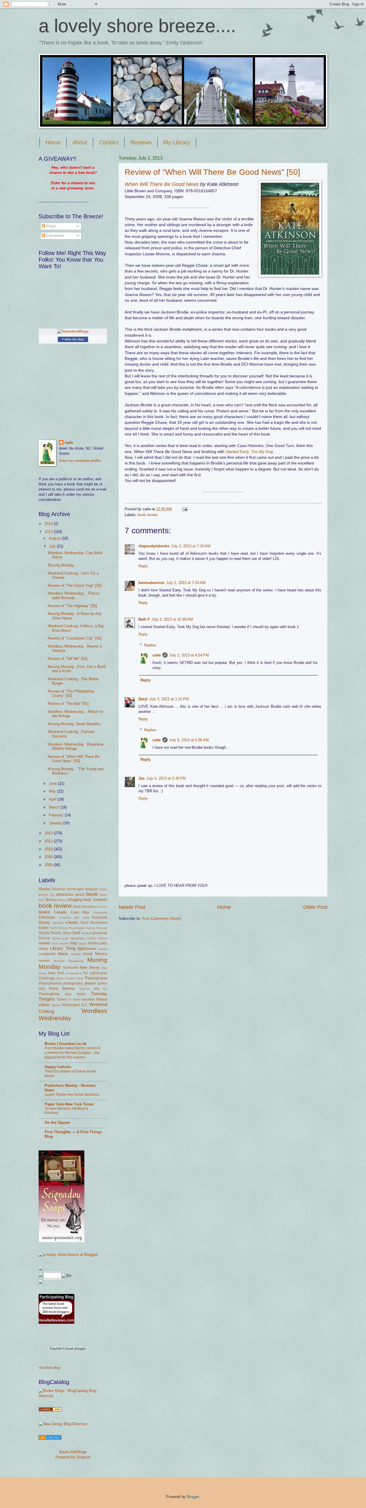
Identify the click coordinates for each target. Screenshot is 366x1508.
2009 (49, 857)
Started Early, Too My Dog (249, 452)
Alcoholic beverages (68, 889)
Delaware (99, 917)
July (53, 546)
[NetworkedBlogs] (73, 331)
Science (84, 988)
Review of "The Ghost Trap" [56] (75, 585)
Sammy (68, 988)
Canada (60, 912)
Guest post (60, 938)
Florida (44, 933)
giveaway (99, 933)
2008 (49, 865)
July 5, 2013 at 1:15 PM (169, 699)
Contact (109, 142)
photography (73, 983)
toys (68, 994)
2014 (49, 523)
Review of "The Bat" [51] (68, 703)
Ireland (44, 943)
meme (88, 954)
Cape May (80, 912)
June (53, 783)
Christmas (47, 917)
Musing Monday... (62, 565)
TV (69, 999)
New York (56, 973)
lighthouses (86, 948)
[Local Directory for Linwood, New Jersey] (50, 1410)
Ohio (80, 978)
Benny (51, 899)
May (53, 791)
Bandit (92, 894)
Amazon (91, 889)
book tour (101, 906)
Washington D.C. (75, 1005)
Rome (53, 988)
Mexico (101, 954)
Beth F (144, 619)
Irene (54, 943)
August (55, 538)
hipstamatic (77, 938)
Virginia (56, 1005)
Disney (44, 922)
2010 (49, 849)
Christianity (100, 912)
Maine (63, 954)
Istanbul (64, 943)
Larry (103, 943)
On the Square (57, 1122)
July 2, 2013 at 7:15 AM (190, 546)
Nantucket (71, 967)
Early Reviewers (94, 922)
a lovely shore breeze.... (137, 25)
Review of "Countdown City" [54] (75, 638)
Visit (50, 1367)
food (76, 933)
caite (156, 655)
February (57, 815)
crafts (85, 917)
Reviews (141, 142)
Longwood (47, 954)
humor (91, 938)
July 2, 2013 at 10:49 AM (172, 619)
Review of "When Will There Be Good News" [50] (212, 172)
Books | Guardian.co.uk (65, 1044)
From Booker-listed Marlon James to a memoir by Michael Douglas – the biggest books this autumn (73, 1052)
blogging (75, 899)
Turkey (61, 999)
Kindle (93, 943)
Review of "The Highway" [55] (72, 606)
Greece (44, 938)
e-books (72, 922)
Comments (54, 236)
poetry (102, 983)
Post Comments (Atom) (161, 918)
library (43, 948)
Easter (44, 927)
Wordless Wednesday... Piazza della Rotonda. (74, 595)
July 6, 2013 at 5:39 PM (166, 778)
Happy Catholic (58, 1067)
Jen (141, 778)
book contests (95, 899)
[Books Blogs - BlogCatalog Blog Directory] (73, 1396)
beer (42, 899)
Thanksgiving (49, 994)
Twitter (77, 999)
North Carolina (66, 978)
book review (148, 515)
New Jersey (90, 967)
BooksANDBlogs (73, 1452)
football (86, 933)
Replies (150, 645)
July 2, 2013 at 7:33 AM (186, 583)
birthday (62, 899)
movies (44, 960)
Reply (143, 566)
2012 (49, 833)
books (44, 911)
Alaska (44, 889)
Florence (101, 927)
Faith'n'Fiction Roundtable (67, 927)
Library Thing (62, 948)
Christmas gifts (69, 917)
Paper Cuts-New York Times (69, 1104)
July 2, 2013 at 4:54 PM (189, 655)
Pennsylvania (96, 978)
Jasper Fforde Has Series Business (72, 1095)
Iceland (102, 938)
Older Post (315, 907)
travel (81, 994)
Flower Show (61, 933)
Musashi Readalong (68, 960)
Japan (83, 943)
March (54, 807)
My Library (176, 142)
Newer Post (132, 907)
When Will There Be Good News (162, 184)
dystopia (57, 922)
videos (44, 1005)
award (80, 894)
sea (96, 988)
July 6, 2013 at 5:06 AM (189, 740)
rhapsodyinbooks (153, 546)
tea (105, 988)
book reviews (83, 906)
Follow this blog (72, 339)
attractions (64, 894)
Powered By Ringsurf (72, 1457)
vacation (88, 999)
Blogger (193, 1497)
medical (76, 954)
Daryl (143, 699)
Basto (103, 894)
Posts (50, 226)
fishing (90, 927)
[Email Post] (183, 509)
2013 (49, 532)
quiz (42, 988)
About (79, 142)
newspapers (74, 973)
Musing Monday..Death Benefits (74, 724)
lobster (102, 948)
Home (53, 142)
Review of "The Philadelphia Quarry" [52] (71, 693)
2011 (49, 841)
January (56, 823)
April (53, 799)
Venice (101, 999)
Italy (73, 943)
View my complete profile (80, 460)
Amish (103, 889)
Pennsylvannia (50, 983)
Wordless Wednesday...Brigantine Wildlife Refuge (76, 746)
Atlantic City (47, 894)
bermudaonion (151, 583)
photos (90, 983)
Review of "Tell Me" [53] (67, 658)
